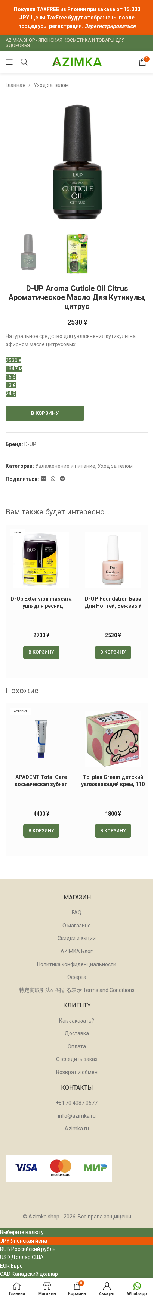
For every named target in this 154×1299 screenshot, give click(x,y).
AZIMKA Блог (77, 951)
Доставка (77, 1033)
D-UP (30, 444)
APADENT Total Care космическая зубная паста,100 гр (41, 784)
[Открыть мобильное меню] (9, 61)
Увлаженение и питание (65, 466)
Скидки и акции (77, 938)
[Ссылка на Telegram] (62, 479)
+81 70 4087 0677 (77, 1103)
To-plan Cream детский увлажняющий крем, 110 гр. (113, 784)
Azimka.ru (77, 1128)
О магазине (76, 926)
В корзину (45, 413)
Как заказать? (76, 1021)
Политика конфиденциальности (76, 964)
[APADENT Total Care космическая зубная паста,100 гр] (41, 739)
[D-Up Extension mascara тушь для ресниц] (41, 560)
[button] (41, 652)
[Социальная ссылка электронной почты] (44, 479)
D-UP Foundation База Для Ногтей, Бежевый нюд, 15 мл (113, 606)
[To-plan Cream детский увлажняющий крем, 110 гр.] (113, 739)
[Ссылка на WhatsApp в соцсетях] (53, 479)
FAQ (76, 912)
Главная (15, 85)
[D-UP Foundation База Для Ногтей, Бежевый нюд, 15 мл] (113, 560)
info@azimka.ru (77, 1116)
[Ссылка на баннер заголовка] (77, 17)
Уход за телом (51, 85)
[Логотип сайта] (77, 62)
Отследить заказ (77, 1059)
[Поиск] (24, 61)
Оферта (76, 977)
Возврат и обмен (77, 1072)
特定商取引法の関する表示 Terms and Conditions (77, 990)
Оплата (77, 1046)
